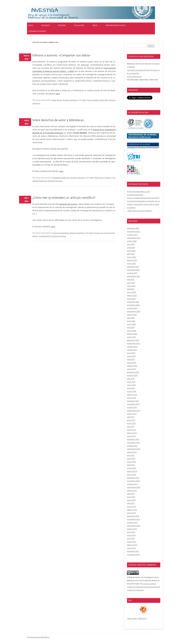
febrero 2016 (132, 471)
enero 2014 (131, 548)
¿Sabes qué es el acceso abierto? (139, 210)
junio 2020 (131, 321)
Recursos (46, 25)
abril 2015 (131, 503)
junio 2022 (131, 247)
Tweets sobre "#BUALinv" (137, 618)
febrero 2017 (132, 433)
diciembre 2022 (133, 228)
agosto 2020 (132, 314)
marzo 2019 (131, 362)
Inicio (30, 25)
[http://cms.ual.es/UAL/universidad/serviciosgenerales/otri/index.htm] (134, 160)
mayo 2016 (131, 462)
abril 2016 (131, 465)
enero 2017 (131, 436)
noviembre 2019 (133, 343)
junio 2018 (131, 382)
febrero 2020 (132, 334)
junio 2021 (131, 282)
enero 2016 (131, 474)
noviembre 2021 (133, 270)
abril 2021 (131, 289)
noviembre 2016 (133, 442)
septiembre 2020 (133, 311)
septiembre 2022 (133, 238)
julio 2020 (130, 318)
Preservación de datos (116, 25)
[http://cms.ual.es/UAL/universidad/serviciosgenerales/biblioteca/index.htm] (140, 128)
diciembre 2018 (133, 372)
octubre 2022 (132, 234)
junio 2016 (131, 458)
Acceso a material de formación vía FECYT (143, 198)
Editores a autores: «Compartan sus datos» (61, 55)
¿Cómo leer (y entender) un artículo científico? (63, 197)
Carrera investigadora (60, 233)
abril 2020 (131, 327)
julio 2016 (130, 455)
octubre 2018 (132, 375)
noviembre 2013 (133, 554)
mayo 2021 (131, 286)
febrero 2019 (132, 366)
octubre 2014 (132, 522)
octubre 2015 (132, 484)
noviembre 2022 (133, 231)
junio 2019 (131, 353)
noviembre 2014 (133, 519)
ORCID (94, 25)
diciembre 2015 (133, 478)
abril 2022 (131, 254)
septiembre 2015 (133, 487)
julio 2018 (130, 378)
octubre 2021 (132, 273)
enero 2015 (131, 513)
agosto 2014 (132, 529)
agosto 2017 (132, 414)
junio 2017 (131, 420)
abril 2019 (131, 359)
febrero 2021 (132, 295)
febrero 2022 (132, 260)
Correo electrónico (134, 76)
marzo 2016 (131, 468)
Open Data (104, 100)
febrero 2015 (132, 509)
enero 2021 (131, 298)
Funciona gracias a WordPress (38, 637)
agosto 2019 (132, 350)
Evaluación (79, 25)
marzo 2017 (131, 430)
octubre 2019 (132, 346)
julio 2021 (130, 279)
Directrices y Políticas (103, 177)
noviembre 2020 (133, 305)
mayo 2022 (131, 250)
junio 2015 (131, 497)
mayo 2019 (131, 356)
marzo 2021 (131, 292)
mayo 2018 (131, 385)
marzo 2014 (131, 541)
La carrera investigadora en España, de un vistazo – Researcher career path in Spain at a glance (143, 204)
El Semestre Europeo (135, 194)
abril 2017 (131, 426)
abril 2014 (131, 538)
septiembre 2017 (133, 410)
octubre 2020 (132, 308)
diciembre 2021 (133, 266)
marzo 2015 (131, 506)
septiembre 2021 (133, 276)
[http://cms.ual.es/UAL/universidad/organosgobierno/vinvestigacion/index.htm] (143, 148)
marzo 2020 (131, 330)
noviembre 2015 (133, 481)
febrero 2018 (132, 394)
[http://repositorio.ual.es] (143, 138)
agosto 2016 (132, 452)
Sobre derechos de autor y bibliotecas (58, 120)
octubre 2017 (132, 407)
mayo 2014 (131, 535)
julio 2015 (130, 493)
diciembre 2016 (133, 439)
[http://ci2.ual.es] (135, 174)
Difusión (62, 25)
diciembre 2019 (133, 340)
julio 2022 (130, 244)
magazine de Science (68, 204)
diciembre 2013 (133, 551)
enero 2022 (131, 263)
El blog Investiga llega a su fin (138, 191)
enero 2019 (131, 369)
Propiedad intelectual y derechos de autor (68, 177)
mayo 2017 (131, 423)
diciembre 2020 (133, 302)
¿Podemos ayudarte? (37, 31)
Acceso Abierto (93, 100)
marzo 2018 (131, 391)
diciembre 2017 (133, 401)
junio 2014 (131, 532)
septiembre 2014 (133, 525)
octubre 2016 (132, 446)
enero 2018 (131, 398)
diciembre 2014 (133, 516)
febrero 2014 (132, 545)
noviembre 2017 (133, 404)
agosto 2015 (132, 490)
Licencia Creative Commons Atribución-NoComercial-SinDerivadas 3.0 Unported (143, 586)
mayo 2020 (131, 324)
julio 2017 (130, 417)
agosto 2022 (132, 241)
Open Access (57, 100)
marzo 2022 (131, 257)
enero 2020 (131, 337)
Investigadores (44, 236)
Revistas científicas (70, 100)
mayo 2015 (131, 500)
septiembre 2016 (133, 449)
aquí (58, 93)
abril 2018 (131, 388)
